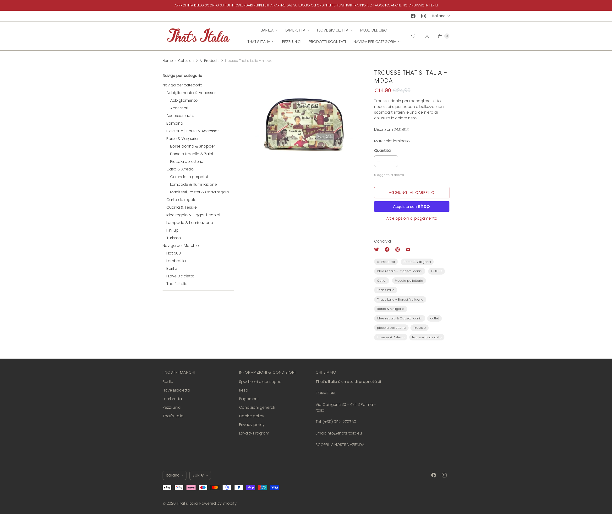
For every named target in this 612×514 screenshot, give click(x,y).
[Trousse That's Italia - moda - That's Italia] (304, 125)
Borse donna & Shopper (192, 146)
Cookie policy (251, 416)
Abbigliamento (184, 100)
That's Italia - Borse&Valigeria (400, 299)
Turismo (173, 238)
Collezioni (186, 60)
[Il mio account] (427, 36)
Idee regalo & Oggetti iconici (193, 215)
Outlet (381, 280)
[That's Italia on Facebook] (413, 16)
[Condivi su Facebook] (387, 249)
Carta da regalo (181, 199)
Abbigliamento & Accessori (191, 92)
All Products (209, 60)
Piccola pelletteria (186, 161)
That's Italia (258, 41)
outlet (434, 318)
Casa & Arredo (180, 169)
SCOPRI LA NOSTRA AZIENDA (340, 444)
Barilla (267, 30)
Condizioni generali (257, 407)
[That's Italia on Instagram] (423, 16)
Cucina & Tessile (181, 207)
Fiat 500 (173, 253)
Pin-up (172, 230)
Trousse (419, 327)
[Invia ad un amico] (408, 249)
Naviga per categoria (375, 41)
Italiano (439, 16)
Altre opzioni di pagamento (411, 218)
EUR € (198, 475)
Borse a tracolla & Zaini (191, 154)
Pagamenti (249, 399)
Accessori (179, 108)
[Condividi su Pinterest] (397, 249)
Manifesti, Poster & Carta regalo (199, 192)
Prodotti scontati (327, 41)
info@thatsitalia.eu (344, 433)
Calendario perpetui (189, 177)
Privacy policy (252, 424)
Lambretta (295, 30)
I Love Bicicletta (180, 276)
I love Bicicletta (332, 30)
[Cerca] (413, 36)
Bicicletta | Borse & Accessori (192, 131)
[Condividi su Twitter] (378, 249)
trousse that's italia (427, 337)
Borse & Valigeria (182, 138)
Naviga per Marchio (181, 245)
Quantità (382, 150)
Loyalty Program (254, 433)
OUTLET (436, 271)
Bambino (174, 123)
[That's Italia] (198, 36)
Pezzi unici (291, 41)
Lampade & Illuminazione (193, 184)
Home (168, 60)
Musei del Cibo (373, 30)
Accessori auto (180, 115)
